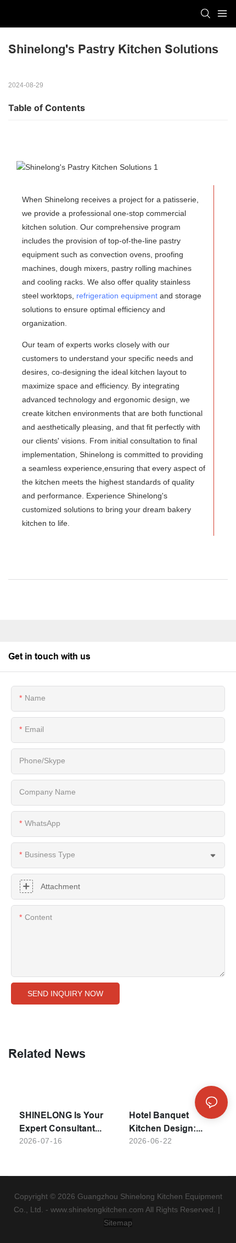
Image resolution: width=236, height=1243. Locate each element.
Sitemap (118, 1222)
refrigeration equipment (117, 295)
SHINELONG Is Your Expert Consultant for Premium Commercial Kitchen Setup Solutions (61, 1122)
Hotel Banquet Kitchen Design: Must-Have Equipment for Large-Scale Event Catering (167, 1122)
